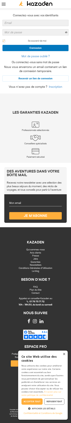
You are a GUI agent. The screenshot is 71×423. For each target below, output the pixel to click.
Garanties (35, 262)
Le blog (35, 271)
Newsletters (35, 265)
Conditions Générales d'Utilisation (35, 268)
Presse (35, 255)
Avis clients (35, 252)
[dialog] (43, 385)
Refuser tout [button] (54, 401)
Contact (35, 293)
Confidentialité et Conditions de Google (43, 413)
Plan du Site (35, 290)
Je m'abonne (35, 216)
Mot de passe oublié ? (35, 56)
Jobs (35, 259)
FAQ (35, 287)
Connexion (35, 48)
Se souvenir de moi (37, 41)
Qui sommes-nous (35, 249)
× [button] (64, 354)
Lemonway (13, 414)
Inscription (55, 86)
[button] (42, 408)
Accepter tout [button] (32, 401)
